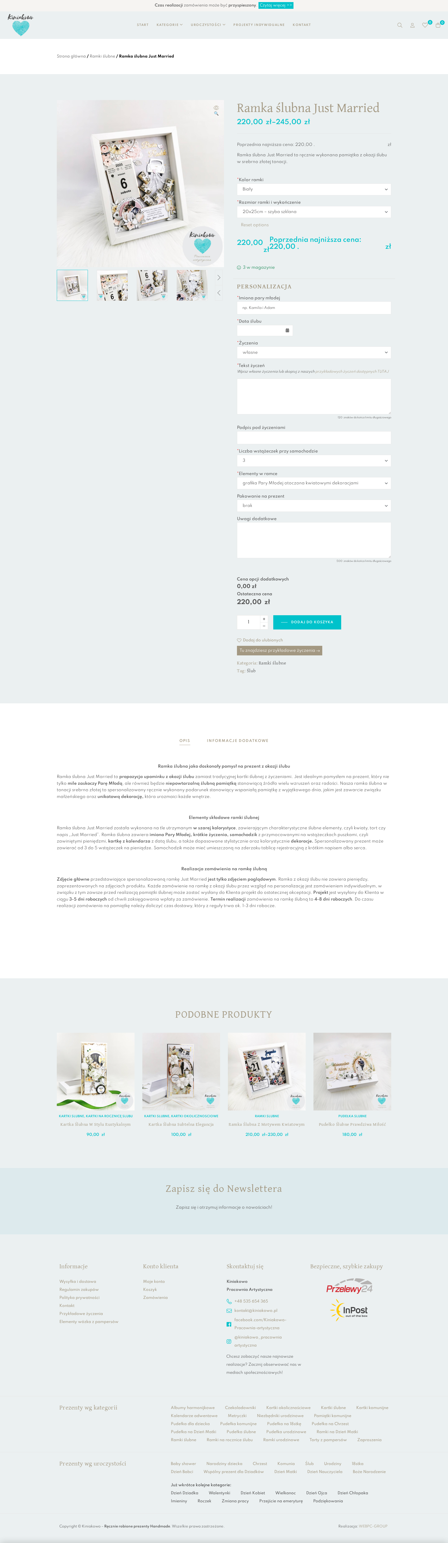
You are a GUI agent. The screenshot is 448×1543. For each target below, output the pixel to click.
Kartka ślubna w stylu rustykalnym (95, 1124)
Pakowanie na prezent (260, 496)
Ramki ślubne (102, 56)
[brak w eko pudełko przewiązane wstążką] (314, 506)
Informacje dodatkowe (238, 741)
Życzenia (247, 343)
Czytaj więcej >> (276, 5)
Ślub (251, 671)
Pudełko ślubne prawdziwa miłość (352, 1124)
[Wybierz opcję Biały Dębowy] (314, 189)
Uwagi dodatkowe (257, 519)
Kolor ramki (250, 180)
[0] (425, 25)
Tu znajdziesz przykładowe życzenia (278, 650)
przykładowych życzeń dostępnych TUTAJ (352, 371)
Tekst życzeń (251, 366)
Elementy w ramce (257, 474)
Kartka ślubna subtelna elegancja (181, 1124)
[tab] (185, 741)
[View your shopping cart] (438, 25)
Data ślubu (249, 321)
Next (219, 277)
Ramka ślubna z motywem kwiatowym (267, 1124)
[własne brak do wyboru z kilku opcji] (314, 352)
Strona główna (71, 56)
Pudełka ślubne (352, 1116)
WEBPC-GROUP (373, 1526)
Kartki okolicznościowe (194, 1116)
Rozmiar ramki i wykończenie (269, 202)
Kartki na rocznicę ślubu (109, 1116)
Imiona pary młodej (258, 298)
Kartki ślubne (71, 1116)
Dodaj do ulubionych (263, 640)
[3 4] (314, 461)
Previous (219, 293)
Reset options (255, 225)
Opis (185, 741)
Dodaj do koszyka (312, 622)
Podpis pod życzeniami (261, 428)
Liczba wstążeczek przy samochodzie (277, 451)
